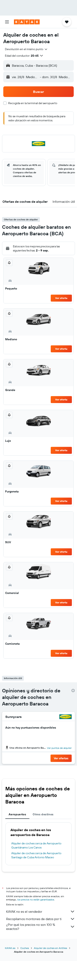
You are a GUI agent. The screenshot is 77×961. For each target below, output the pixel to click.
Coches (24, 948)
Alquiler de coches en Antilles (50, 948)
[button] (6, 21)
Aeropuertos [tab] (17, 814)
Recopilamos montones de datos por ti (33, 919)
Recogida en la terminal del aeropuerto (32, 103)
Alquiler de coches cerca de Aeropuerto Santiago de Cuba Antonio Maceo (36, 855)
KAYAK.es (10, 948)
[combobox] (26, 49)
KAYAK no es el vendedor (24, 911)
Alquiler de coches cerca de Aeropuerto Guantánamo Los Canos (36, 845)
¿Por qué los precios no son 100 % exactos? (30, 927)
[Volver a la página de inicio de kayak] (27, 21)
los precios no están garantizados (35, 899)
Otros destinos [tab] (43, 814)
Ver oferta (61, 298)
